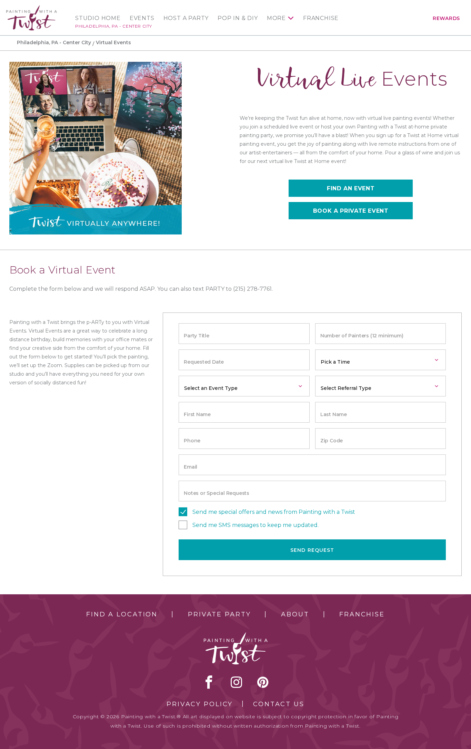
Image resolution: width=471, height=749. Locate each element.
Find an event (350, 188)
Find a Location (122, 614)
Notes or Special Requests (216, 493)
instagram (236, 682)
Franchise (321, 18)
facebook (209, 682)
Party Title (196, 336)
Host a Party (186, 18)
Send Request (312, 550)
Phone (192, 441)
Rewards (446, 18)
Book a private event (351, 211)
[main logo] (31, 8)
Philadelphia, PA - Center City (113, 26)
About (295, 614)
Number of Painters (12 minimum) (361, 336)
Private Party (219, 614)
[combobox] (380, 359)
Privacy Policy (200, 704)
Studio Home (98, 18)
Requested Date (204, 362)
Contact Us (278, 704)
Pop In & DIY (238, 18)
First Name (197, 414)
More (276, 18)
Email (190, 467)
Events (142, 18)
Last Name (333, 414)
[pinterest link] (263, 682)
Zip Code (331, 441)
